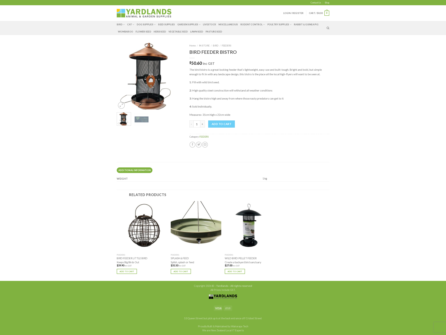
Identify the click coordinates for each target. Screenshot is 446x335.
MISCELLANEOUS (228, 24)
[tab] (134, 170)
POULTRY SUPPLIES (278, 24)
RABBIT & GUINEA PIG (306, 24)
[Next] (178, 76)
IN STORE (204, 45)
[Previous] (122, 76)
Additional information (134, 170)
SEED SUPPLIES (166, 24)
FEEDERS (226, 45)
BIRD (119, 24)
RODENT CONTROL (251, 24)
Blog (327, 2)
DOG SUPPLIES (145, 24)
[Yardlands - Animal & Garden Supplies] (144, 13)
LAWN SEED (196, 31)
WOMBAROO (125, 31)
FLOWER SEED (143, 31)
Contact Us (315, 2)
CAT (129, 24)
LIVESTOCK (209, 24)
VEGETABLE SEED (178, 31)
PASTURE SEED (214, 31)
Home (192, 45)
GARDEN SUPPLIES (187, 24)
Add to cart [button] (127, 271)
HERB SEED (160, 31)
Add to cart (221, 124)
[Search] (328, 28)
